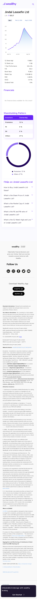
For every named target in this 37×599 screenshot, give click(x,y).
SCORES (26, 347)
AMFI (30, 347)
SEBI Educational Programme (10, 572)
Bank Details (6, 488)
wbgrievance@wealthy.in (18, 535)
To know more (7, 561)
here (20, 336)
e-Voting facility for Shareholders (11, 567)
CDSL (22, 347)
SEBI (19, 347)
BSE (16, 347)
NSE (14, 347)
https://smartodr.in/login (25, 563)
